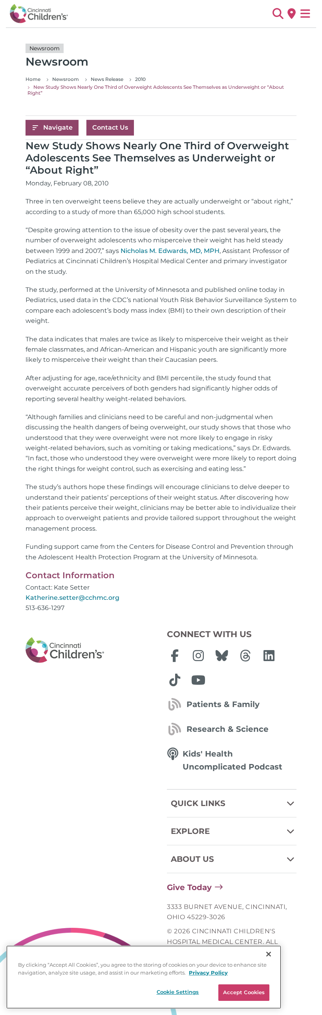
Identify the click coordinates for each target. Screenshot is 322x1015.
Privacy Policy (208, 972)
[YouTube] (198, 680)
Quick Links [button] (198, 803)
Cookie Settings (178, 992)
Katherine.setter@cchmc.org (72, 597)
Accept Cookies (244, 992)
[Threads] (245, 655)
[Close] (268, 954)
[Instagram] (198, 655)
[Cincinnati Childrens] (90, 650)
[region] (143, 977)
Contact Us (110, 127)
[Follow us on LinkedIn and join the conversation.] (269, 655)
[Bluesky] (222, 655)
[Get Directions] (291, 13)
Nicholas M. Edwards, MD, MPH (170, 251)
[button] (278, 13)
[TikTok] (175, 680)
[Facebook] (175, 655)
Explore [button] (190, 831)
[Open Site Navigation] (305, 13)
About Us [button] (192, 859)
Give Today (189, 887)
